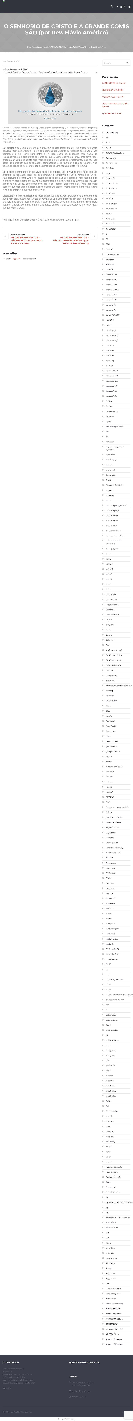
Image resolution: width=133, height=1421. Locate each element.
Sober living (110, 1248)
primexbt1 (110, 1116)
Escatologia (34, 72)
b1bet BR (109, 365)
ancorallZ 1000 (111, 274)
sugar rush (110, 1253)
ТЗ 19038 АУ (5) (112, 1334)
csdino (108, 630)
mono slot (109, 893)
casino (108, 500)
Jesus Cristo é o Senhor (64, 72)
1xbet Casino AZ (112, 183)
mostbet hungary (112, 928)
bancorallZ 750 (111, 396)
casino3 (108, 584)
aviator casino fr (112, 340)
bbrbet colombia (112, 411)
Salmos (108, 1182)
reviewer (109, 1162)
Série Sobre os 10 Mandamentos (117, 1217)
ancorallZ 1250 (111, 279)
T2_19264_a (110, 1263)
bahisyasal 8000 (112, 370)
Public (108, 1126)
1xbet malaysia (111, 203)
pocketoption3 (111, 1096)
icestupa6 (109, 787)
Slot (107, 1232)
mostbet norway (112, 939)
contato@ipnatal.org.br (81, 1391)
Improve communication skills (117, 807)
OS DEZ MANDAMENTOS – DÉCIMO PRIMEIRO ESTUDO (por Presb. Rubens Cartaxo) (71, 240)
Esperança (110, 695)
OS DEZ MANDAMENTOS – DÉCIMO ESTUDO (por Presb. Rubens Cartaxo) (27, 240)
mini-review (110, 868)
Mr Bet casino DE (112, 949)
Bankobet (109, 401)
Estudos (108, 706)
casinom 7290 (111, 594)
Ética (53, 72)
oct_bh (108, 974)
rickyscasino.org (112, 1172)
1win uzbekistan (112, 163)
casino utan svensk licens (115, 535)
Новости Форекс (114, 1319)
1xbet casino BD (112, 188)
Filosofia (109, 716)
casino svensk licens (113, 530)
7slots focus (110, 259)
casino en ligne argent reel (116, 505)
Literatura (110, 837)
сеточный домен (114, 1329)
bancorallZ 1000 (112, 376)
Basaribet (109, 406)
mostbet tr (110, 944)
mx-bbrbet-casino (112, 959)
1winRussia (110, 168)
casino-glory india (112, 548)
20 (107, 239)
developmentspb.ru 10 (114, 650)
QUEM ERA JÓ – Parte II (111, 113)
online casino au (112, 1020)
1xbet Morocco (111, 208)
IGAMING (110, 797)
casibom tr (110, 490)
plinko (108, 1070)
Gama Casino (111, 731)
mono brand (110, 888)
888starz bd (110, 264)
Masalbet (109, 858)
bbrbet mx (110, 416)
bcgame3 (109, 421)
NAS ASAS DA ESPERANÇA (112, 90)
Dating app (110, 640)
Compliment (110, 609)
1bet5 (108, 142)
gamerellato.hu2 (112, 741)
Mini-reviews (111, 873)
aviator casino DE (112, 335)
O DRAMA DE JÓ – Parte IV (112, 97)
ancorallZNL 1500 (112, 315)
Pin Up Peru (110, 1055)
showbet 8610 (110, 1222)
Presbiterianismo (112, 1111)
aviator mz (110, 355)
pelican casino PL (112, 1040)
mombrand (110, 883)
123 (107, 137)
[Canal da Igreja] (121, 6)
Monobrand (110, 903)
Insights (109, 812)
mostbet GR (110, 923)
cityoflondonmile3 (112, 604)
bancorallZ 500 (111, 391)
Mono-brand (110, 898)
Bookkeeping (111, 475)
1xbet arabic (110, 178)
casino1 (108, 554)
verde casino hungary (114, 1288)
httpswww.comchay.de (114, 766)
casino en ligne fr (112, 510)
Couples (108, 619)
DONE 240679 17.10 (113, 660)
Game (108, 736)
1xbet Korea (110, 193)
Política (108, 1101)
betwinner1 (110, 441)
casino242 (109, 569)
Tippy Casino (111, 1273)
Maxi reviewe (111, 863)
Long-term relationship (114, 847)
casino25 (109, 574)
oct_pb (108, 989)
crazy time (110, 624)
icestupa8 (109, 792)
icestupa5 (109, 782)
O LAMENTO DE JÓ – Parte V (113, 83)
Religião (109, 1146)
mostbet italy (111, 934)
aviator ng (110, 360)
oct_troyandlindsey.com (115, 999)
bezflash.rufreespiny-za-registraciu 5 (115, 448)
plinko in (109, 1075)
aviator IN (110, 345)
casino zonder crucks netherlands (113, 542)
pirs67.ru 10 (110, 1065)
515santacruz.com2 (112, 254)
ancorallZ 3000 (111, 294)
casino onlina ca (112, 515)
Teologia (109, 1268)
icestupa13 (109, 776)
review (108, 1151)
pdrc (107, 1035)
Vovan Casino (111, 1298)
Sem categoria (111, 1187)
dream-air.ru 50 (112, 675)
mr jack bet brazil (112, 954)
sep (107, 1197)
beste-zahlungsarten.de (114, 426)
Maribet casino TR (113, 852)
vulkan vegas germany (114, 1303)
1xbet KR (109, 198)
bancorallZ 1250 (112, 381)
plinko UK (110, 1080)
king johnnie (110, 832)
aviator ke (110, 350)
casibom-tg (110, 495)
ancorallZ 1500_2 (112, 289)
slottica (108, 1243)
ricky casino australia (114, 1167)
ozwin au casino (112, 1030)
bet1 (107, 431)
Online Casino (111, 1015)
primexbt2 (110, 1121)
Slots (107, 1238)
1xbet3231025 (110, 229)
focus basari (110, 721)
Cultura (18, 72)
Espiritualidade (44, 72)
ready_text (110, 1136)
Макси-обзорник (114, 1314)
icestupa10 (109, 771)
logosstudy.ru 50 (112, 842)
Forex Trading (111, 726)
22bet (108, 244)
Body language (111, 459)
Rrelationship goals (113, 1177)
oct (107, 969)
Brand (108, 480)
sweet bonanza (111, 1258)
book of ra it (110, 470)
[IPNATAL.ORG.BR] (124, 6)
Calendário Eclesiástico (114, 485)
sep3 (107, 1207)
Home (29, 47)
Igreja (108, 802)
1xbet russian (111, 218)
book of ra (110, 465)
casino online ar (112, 520)
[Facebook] (118, 6)
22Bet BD (109, 249)
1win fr (108, 148)
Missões (108, 878)
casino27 (109, 579)
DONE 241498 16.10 (113, 665)
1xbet (108, 173)
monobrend (110, 908)
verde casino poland (113, 1293)
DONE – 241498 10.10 (114, 655)
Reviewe (109, 1156)
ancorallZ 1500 (111, 284)
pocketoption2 (111, 1091)
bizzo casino (110, 454)
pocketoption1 (111, 1086)
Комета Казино (113, 1308)
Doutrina (25, 72)
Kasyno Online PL (113, 827)
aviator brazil (111, 330)
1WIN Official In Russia (115, 153)
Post (107, 1106)
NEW (108, 964)
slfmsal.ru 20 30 (111, 1227)
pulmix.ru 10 (110, 1131)
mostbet (109, 918)
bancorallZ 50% (112, 386)
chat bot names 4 (112, 599)
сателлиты (112, 1324)
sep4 (107, 1212)
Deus (107, 645)
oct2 (107, 1010)
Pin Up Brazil (111, 1050)
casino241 (109, 564)
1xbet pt (109, 213)
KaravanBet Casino (113, 822)
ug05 (107, 1283)
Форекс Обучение (114, 1344)
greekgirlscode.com (113, 751)
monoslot (109, 913)
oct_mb (108, 984)
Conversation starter (113, 614)
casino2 (108, 559)
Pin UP (108, 1045)
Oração (108, 1025)
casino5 (108, 589)
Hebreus (109, 756)
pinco (108, 1060)
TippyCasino (110, 1278)
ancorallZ (109, 269)
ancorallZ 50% (111, 300)
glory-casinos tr (111, 746)
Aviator (109, 325)
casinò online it (111, 525)
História (109, 761)
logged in (16, 258)
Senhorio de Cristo (80, 72)
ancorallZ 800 (111, 310)
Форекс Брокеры (114, 1339)
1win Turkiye (111, 158)
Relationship (110, 1141)
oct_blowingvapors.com (114, 979)
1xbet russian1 (111, 224)
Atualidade (37, 47)
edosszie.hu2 (110, 680)
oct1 (107, 1004)
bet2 (107, 436)
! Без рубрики (112, 132)
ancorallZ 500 (111, 305)
